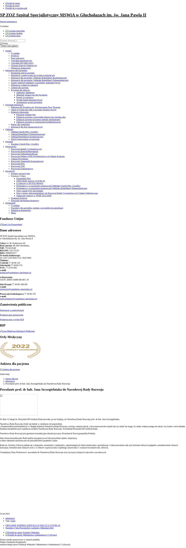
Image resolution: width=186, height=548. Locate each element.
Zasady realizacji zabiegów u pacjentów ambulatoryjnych (35, 83)
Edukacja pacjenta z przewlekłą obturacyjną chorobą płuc (41, 117)
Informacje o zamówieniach (12, 310)
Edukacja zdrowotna (20, 112)
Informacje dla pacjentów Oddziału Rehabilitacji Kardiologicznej (39, 78)
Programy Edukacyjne (26, 115)
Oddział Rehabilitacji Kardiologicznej (27, 137)
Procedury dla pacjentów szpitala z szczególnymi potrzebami (37, 208)
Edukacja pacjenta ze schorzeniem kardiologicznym (38, 122)
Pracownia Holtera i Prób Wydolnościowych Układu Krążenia (38, 156)
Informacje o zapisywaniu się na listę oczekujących (33, 75)
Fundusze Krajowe (19, 198)
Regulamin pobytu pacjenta (22, 73)
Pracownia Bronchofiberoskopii (24, 151)
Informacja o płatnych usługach (24, 85)
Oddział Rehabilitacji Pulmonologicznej (28, 134)
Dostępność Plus (23, 178)
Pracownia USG (18, 166)
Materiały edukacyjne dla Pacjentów (32, 95)
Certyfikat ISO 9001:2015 (22, 63)
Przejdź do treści (12, 6)
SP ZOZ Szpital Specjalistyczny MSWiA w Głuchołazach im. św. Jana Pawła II (73, 14)
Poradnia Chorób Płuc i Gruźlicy (25, 144)
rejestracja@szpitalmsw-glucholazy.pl (16, 289)
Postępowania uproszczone (11, 315)
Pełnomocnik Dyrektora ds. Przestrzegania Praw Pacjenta (35, 107)
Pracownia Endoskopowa (22, 169)
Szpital (8, 51)
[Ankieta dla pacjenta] (10, 369)
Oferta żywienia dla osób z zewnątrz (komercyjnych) (33, 110)
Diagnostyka (10, 146)
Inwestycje (10, 171)
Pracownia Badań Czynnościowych (26, 149)
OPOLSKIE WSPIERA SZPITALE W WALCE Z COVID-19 (32, 525)
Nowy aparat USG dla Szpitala (29, 191)
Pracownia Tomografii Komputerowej (27, 161)
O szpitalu (15, 53)
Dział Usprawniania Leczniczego (25, 139)
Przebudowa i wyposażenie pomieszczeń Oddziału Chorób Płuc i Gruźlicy (48, 186)
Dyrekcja (15, 56)
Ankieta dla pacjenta (19, 87)
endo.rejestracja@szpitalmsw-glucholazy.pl (18, 299)
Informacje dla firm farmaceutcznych (26, 127)
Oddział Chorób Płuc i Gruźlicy (24, 132)
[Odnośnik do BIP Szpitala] (17, 331)
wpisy (13, 521)
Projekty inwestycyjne (20, 173)
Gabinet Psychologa (19, 159)
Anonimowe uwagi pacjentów (29, 102)
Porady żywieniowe (24, 97)
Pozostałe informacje (14, 105)
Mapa (13, 213)
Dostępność (10, 203)
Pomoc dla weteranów (20, 124)
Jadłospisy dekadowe (25, 92)
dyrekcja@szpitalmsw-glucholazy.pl (15, 272)
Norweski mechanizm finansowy (25, 200)
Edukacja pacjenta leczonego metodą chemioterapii (38, 119)
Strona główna (11, 379)
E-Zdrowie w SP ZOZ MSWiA (29, 183)
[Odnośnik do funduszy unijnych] (11, 224)
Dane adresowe (17, 58)
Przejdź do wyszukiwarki (16, 8)
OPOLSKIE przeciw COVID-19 (30, 181)
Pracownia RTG (18, 164)
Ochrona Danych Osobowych (24, 65)
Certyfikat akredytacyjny (21, 60)
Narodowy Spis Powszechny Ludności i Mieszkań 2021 (29, 528)
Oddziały (9, 129)
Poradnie (9, 142)
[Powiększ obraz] (18, 414)
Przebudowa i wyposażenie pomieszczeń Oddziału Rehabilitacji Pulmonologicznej (51, 188)
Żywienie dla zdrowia (20, 90)
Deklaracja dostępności (21, 68)
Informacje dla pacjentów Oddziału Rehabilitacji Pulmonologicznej (39, 80)
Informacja (10, 381)
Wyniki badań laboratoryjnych (29, 100)
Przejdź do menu (12, 3)
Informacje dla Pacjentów (16, 70)
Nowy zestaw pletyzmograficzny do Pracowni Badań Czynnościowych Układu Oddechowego (57, 193)
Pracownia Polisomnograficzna (24, 154)
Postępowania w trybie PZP (12, 319)
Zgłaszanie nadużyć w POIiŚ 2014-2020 (33, 196)
